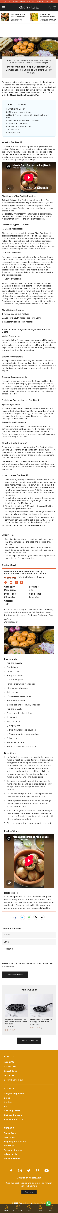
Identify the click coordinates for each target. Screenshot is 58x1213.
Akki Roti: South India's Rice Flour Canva (22, 318)
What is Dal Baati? (16, 109)
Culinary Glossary (13, 1115)
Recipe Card (14, 133)
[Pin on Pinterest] (35, 917)
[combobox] (50, 7)
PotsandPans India (26, 1203)
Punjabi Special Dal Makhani (16, 314)
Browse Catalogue (13, 1080)
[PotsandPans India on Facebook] (11, 1170)
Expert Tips (13, 130)
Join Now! (29, 1192)
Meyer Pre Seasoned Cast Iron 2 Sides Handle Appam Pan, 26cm (16, 1022)
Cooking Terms (12, 1111)
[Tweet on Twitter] (22, 917)
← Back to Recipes (29, 1040)
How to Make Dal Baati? (19, 127)
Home (10, 60)
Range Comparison (14, 1094)
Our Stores (10, 1075)
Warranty (9, 1146)
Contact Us (10, 1066)
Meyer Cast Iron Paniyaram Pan (24, 95)
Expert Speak (11, 1071)
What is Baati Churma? (18, 124)
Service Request (12, 1158)
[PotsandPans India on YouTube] (47, 1170)
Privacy (37, 1203)
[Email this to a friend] (42, 917)
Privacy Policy (11, 1154)
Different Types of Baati (19, 112)
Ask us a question (13, 1119)
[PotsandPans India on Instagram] (20, 1170)
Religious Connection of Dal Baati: (24, 121)
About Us (9, 1062)
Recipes (8, 1102)
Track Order (10, 1133)
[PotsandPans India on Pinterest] (37, 1170)
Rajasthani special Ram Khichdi (18, 322)
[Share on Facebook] (15, 917)
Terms (43, 1203)
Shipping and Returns (15, 1142)
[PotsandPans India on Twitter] (28, 1170)
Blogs (7, 1098)
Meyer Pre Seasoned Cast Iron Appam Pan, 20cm (41, 1021)
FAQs (7, 1107)
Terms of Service (13, 1150)
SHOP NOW (10, 1030)
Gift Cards (9, 1137)
